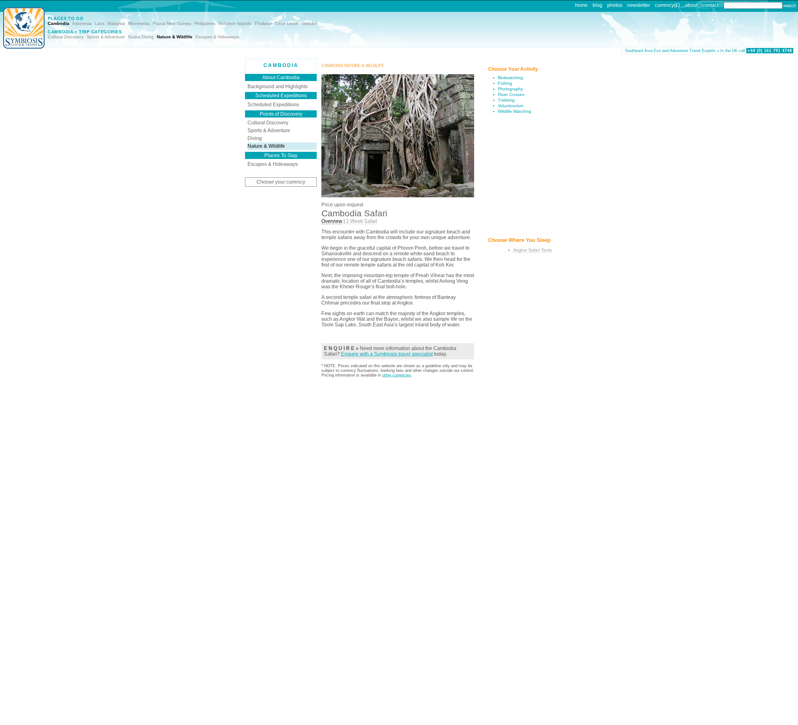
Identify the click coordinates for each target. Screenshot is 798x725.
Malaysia (116, 23)
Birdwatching (510, 77)
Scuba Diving (141, 36)
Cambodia (58, 23)
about (691, 5)
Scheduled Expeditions (273, 104)
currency (664, 5)
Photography (510, 89)
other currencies (396, 375)
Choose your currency (281, 182)
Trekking (506, 100)
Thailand (263, 23)
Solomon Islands (235, 23)
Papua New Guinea (172, 23)
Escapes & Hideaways (217, 36)
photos (614, 5)
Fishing (505, 83)
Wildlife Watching (514, 111)
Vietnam (309, 23)
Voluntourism (510, 105)
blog (597, 5)
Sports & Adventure (106, 36)
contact (710, 5)
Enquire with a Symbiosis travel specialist (387, 354)
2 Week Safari (361, 221)
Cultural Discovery (66, 36)
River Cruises (511, 94)
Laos (99, 23)
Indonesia (82, 23)
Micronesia (139, 23)
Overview (331, 221)
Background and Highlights (278, 86)
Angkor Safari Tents (532, 250)
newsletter (638, 5)
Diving (255, 138)
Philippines (204, 23)
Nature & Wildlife (174, 36)
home (581, 5)
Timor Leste (286, 23)
